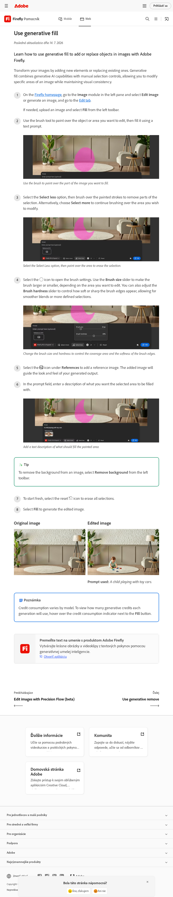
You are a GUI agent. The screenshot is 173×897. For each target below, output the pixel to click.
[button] (144, 6)
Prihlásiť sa (160, 6)
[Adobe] (21, 6)
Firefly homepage (48, 94)
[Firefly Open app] (167, 19)
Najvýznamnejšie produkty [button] (24, 862)
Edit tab (85, 100)
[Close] (147, 881)
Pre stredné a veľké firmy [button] (22, 824)
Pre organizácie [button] (16, 834)
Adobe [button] (11, 852)
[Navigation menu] (6, 6)
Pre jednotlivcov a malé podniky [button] (27, 815)
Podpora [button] (12, 843)
